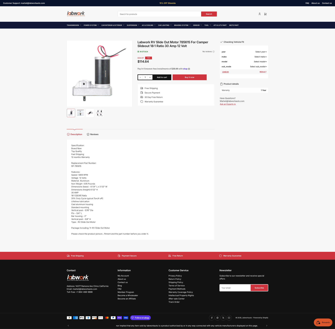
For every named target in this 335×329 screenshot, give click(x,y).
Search (209, 14)
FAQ (307, 3)
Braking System (181, 25)
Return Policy (175, 279)
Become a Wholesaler (128, 295)
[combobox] (167, 14)
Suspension (132, 25)
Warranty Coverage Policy (181, 292)
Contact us (327, 3)
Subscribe (259, 288)
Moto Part (234, 25)
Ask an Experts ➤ (228, 104)
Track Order (174, 302)
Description (76, 134)
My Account (123, 275)
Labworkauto (247, 318)
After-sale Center (177, 298)
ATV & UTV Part (220, 25)
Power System (90, 25)
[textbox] (249, 51)
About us (315, 3)
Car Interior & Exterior (111, 25)
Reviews (94, 134)
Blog (120, 285)
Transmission (73, 25)
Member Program (126, 292)
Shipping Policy (176, 282)
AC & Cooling (147, 25)
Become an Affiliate (127, 298)
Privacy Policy (175, 275)
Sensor (196, 25)
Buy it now (189, 77)
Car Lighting (163, 25)
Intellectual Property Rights (181, 295)
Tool (206, 25)
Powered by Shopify (260, 318)
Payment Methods (177, 289)
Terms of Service (177, 285)
